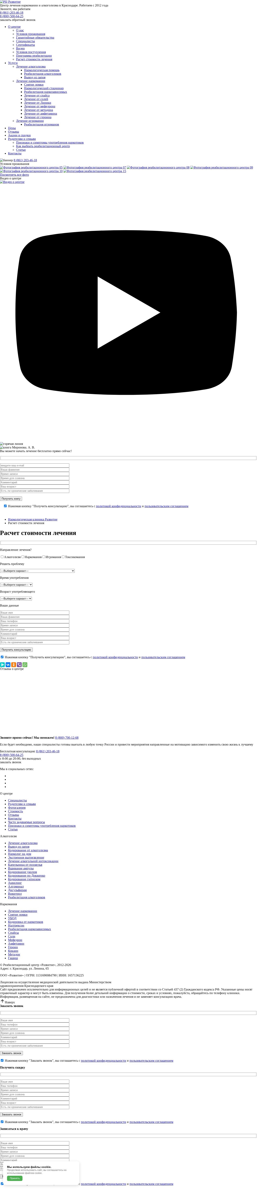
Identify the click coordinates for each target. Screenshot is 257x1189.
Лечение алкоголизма (23, 843)
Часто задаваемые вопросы (26, 822)
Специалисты (17, 800)
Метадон (14, 954)
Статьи (13, 829)
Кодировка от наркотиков (25, 922)
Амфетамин (16, 943)
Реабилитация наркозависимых (29, 929)
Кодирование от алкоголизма (28, 850)
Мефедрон (15, 940)
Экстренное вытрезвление (26, 857)
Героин (13, 947)
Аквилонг (15, 883)
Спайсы (13, 932)
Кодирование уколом (22, 872)
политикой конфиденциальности (118, 506)
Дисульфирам (17, 890)
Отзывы (13, 815)
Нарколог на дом (19, 854)
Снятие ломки (18, 914)
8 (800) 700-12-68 (67, 737)
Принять (15, 1178)
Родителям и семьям (22, 804)
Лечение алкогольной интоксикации (33, 861)
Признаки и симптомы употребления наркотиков (42, 825)
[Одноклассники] (13, 664)
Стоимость (15, 811)
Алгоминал (16, 886)
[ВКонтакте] (8, 664)
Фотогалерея (16, 807)
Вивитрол (15, 893)
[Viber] (19, 664)
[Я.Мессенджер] (2, 664)
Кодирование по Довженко (26, 875)
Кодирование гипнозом (24, 879)
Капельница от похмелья (25, 864)
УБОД (12, 918)
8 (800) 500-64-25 (11, 16)
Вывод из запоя (18, 846)
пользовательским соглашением (166, 506)
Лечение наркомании (22, 911)
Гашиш (13, 958)
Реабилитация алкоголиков (26, 897)
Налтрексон (16, 925)
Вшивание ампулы (21, 868)
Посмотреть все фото (14, 174)
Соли (11, 936)
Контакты (14, 818)
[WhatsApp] (24, 664)
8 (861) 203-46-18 (11, 12)
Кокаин (13, 950)
